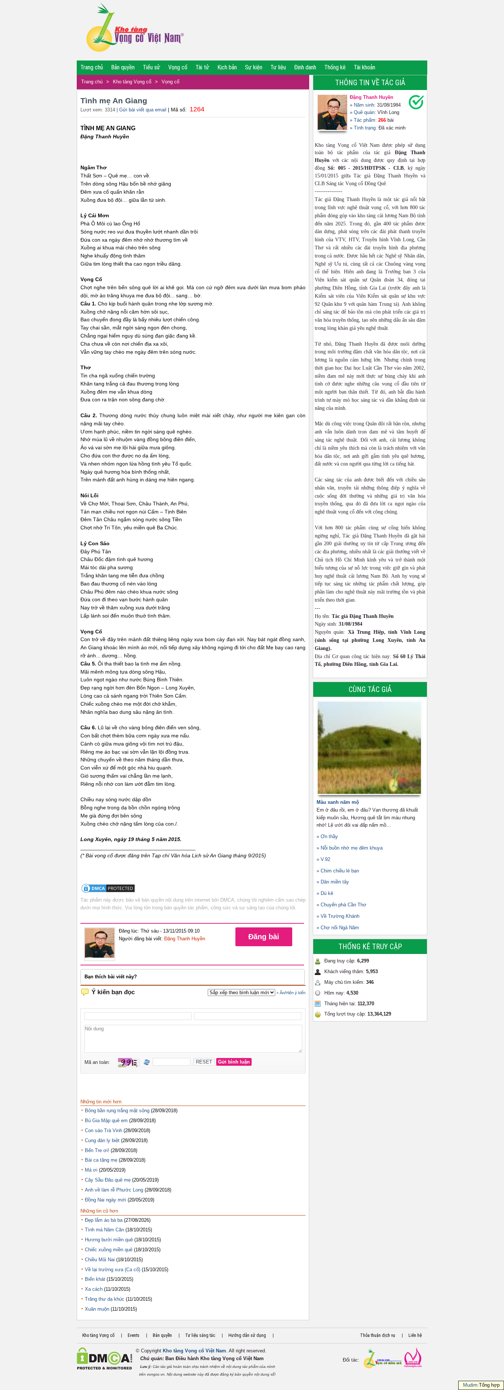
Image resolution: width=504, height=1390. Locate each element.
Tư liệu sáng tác (200, 1335)
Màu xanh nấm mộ (338, 802)
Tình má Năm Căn (104, 1229)
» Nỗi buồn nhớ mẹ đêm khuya (350, 848)
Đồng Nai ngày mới (105, 1200)
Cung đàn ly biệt (102, 1140)
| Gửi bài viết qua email (141, 110)
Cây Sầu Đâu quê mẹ (108, 1180)
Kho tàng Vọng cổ (132, 81)
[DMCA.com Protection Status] (108, 892)
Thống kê (335, 67)
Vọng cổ (177, 67)
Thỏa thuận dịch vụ (377, 1335)
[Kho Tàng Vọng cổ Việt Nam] (134, 30)
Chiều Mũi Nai (100, 1259)
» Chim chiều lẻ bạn (338, 871)
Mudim (470, 1385)
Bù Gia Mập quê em (106, 1120)
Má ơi (91, 1170)
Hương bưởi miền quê (109, 1239)
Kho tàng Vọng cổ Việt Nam (194, 1350)
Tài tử (202, 67)
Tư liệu (278, 67)
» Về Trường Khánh (338, 916)
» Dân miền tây (333, 882)
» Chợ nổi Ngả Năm (338, 927)
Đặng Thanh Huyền (184, 938)
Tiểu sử (151, 67)
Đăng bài (263, 937)
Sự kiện (253, 67)
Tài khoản (364, 67)
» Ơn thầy (327, 836)
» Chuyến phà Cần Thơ (341, 904)
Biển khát (95, 1279)
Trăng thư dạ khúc (104, 1299)
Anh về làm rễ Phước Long (114, 1190)
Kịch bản (227, 67)
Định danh (305, 67)
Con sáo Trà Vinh (103, 1130)
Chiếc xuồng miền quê (108, 1249)
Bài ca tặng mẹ (101, 1160)
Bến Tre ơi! (97, 1150)
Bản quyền (123, 67)
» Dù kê (325, 893)
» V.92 (323, 859)
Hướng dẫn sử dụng (247, 1335)
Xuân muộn (97, 1309)
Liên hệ (415, 1335)
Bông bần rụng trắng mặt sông (117, 1110)
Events (133, 1335)
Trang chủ (91, 67)
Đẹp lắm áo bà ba (103, 1220)
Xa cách (94, 1289)
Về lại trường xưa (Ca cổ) (112, 1269)
